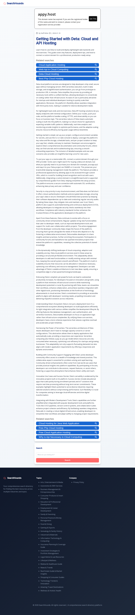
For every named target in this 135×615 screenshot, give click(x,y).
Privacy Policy (78, 482)
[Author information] (50, 33)
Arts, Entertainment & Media (51, 482)
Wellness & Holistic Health (50, 591)
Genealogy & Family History (51, 531)
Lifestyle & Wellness (48, 560)
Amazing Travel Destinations (51, 587)
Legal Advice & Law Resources (52, 557)
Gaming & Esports (47, 528)
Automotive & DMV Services (51, 486)
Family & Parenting (47, 514)
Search (67, 460)
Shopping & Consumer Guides (52, 577)
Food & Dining (46, 524)
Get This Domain (93, 19)
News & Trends (46, 567)
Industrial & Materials (49, 535)
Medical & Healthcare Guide (51, 564)
